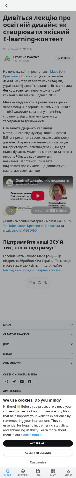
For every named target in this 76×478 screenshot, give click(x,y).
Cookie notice (31, 435)
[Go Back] (6, 5)
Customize (38, 462)
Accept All (38, 443)
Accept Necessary (38, 453)
